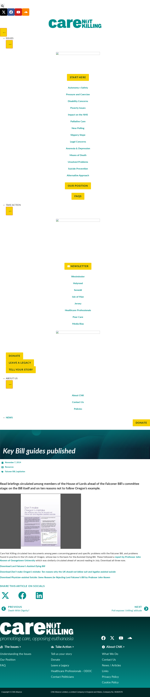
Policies (78, 409)
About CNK (78, 395)
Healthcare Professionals (78, 310)
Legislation (20, 471)
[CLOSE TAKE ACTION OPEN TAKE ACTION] (9, 211)
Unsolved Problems (78, 162)
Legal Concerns (78, 142)
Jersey (78, 303)
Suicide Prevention (78, 169)
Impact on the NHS (78, 115)
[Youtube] (18, 12)
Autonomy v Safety (78, 88)
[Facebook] (11, 12)
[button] (2, 6)
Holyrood (78, 283)
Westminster (78, 276)
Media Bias (78, 324)
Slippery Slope (77, 135)
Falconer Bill (10, 471)
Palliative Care (78, 121)
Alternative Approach (78, 175)
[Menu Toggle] (3, 32)
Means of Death (78, 155)
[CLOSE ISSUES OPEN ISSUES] (9, 44)
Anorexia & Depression (78, 148)
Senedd (78, 290)
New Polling (78, 128)
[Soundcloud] (130, 638)
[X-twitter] (3, 12)
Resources (9, 467)
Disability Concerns (78, 101)
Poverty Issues (78, 108)
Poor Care (78, 317)
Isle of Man (78, 297)
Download (22, 566)
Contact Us (78, 402)
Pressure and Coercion (78, 94)
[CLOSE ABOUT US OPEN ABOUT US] (9, 384)
